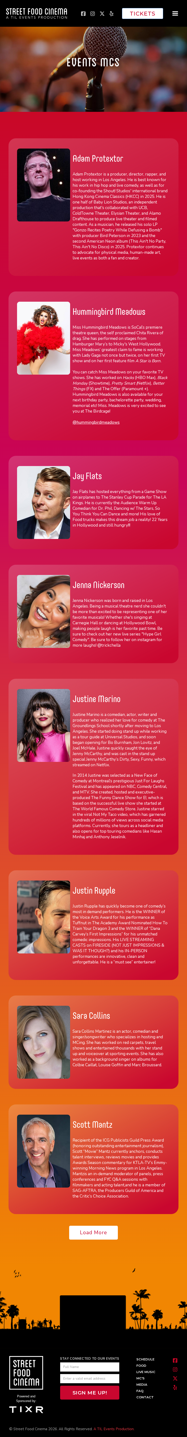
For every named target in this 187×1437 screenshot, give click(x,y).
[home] (36, 13)
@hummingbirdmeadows (96, 422)
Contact (145, 1397)
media (141, 1384)
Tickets (142, 13)
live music (145, 1372)
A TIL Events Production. (114, 1429)
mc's (140, 1378)
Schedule (145, 1359)
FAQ (139, 1391)
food (141, 1365)
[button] (175, 13)
